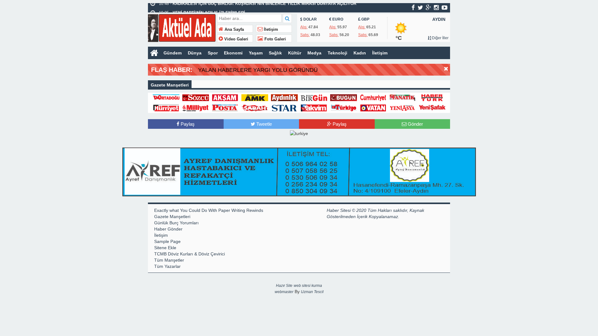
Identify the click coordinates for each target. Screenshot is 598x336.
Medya (314, 52)
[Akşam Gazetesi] (225, 97)
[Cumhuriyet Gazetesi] (373, 97)
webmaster (284, 292)
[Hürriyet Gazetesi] (166, 107)
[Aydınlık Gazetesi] (284, 97)
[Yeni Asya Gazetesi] (402, 107)
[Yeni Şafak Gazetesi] (432, 107)
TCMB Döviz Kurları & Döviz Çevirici (189, 253)
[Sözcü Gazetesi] (195, 97)
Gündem (173, 52)
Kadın (360, 52)
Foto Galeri (274, 39)
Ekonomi (233, 52)
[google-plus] (428, 7)
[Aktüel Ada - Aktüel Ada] (182, 27)
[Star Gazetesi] (284, 107)
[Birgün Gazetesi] (314, 97)
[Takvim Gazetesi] (314, 107)
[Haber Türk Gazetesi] (432, 97)
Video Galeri (235, 39)
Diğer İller (439, 38)
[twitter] (420, 7)
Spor (213, 52)
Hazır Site (284, 285)
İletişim (270, 29)
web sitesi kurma (308, 285)
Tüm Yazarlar (167, 266)
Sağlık (275, 52)
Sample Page (167, 241)
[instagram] (436, 7)
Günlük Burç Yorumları (176, 222)
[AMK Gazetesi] (254, 97)
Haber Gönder (168, 228)
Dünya (195, 52)
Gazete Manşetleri (172, 216)
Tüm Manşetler (169, 260)
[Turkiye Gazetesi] (343, 107)
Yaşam (256, 52)
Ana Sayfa (233, 29)
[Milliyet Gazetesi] (195, 107)
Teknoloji (337, 52)
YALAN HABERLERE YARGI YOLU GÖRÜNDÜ (258, 70)
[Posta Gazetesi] (225, 107)
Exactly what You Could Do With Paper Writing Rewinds (208, 210)
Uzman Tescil (312, 292)
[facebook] (413, 7)
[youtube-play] (445, 7)
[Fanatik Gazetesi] (402, 97)
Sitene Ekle (165, 247)
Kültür (294, 52)
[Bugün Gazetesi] (343, 97)
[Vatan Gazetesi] (373, 107)
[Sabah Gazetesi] (254, 107)
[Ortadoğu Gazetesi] (166, 97)
